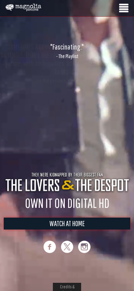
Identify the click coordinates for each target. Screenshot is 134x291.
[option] (67, 51)
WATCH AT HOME (67, 231)
